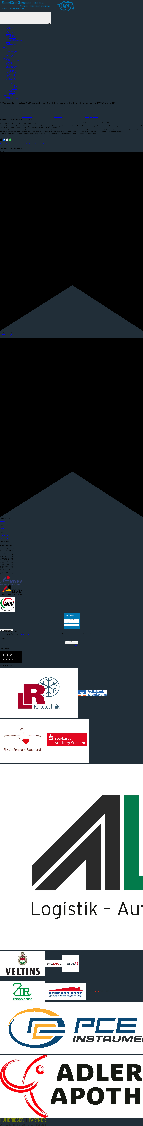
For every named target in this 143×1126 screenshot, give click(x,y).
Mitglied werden (10, 35)
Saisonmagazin (9, 63)
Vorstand (8, 42)
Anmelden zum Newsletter (71, 642)
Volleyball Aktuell (94, 117)
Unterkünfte (12, 93)
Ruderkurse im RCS (10, 55)
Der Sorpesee (9, 28)
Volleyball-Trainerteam (11, 66)
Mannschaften (12, 83)
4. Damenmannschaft (11, 72)
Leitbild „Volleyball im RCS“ (13, 60)
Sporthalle (11, 94)
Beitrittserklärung (13, 36)
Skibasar (2, 521)
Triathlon (5, 95)
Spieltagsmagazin (10, 64)
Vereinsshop (9, 62)
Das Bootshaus (9, 30)
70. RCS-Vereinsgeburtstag (8, 335)
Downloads (8, 34)
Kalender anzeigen (4, 538)
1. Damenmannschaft (11, 68)
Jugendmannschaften (11, 67)
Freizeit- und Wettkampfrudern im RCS (15, 52)
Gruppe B (14, 86)
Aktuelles (8, 48)
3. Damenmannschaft (11, 71)
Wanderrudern (9, 54)
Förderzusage (12, 39)
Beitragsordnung (13, 38)
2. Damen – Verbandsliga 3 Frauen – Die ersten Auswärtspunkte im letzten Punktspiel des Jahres (22, 143)
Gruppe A (14, 85)
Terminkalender (9, 27)
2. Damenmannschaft (11, 70)
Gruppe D (14, 89)
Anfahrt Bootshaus (10, 50)
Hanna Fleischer (58, 117)
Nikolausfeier (4, 528)
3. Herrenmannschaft (11, 77)
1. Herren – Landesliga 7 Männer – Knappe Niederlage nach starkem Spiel (17, 145)
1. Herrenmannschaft (11, 74)
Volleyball (5, 58)
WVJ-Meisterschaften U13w (12, 79)
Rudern (4, 47)
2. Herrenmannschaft (11, 75)
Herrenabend (4, 535)
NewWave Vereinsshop (11, 56)
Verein (4, 26)
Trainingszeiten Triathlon (12, 98)
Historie (8, 31)
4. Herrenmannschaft (11, 78)
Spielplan (11, 90)
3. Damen (87, 117)
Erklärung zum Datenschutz (15, 40)
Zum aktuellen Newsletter (71, 645)
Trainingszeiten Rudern (11, 51)
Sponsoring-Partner (10, 32)
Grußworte (11, 82)
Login (7, 46)
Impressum (8, 43)
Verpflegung (12, 91)
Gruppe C (14, 87)
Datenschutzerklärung (11, 44)
